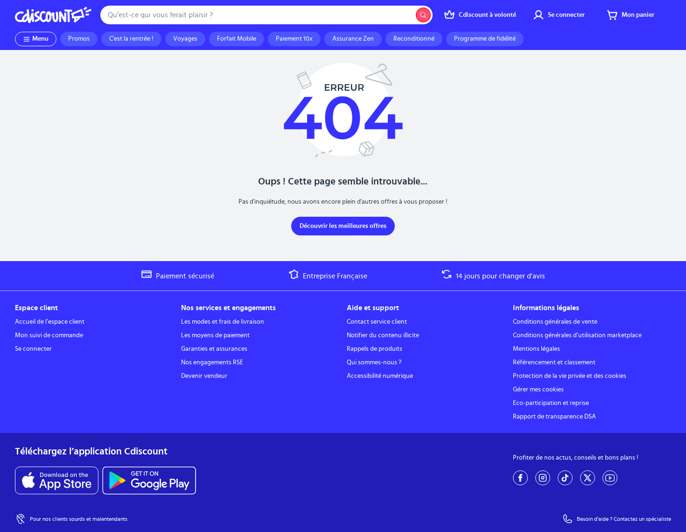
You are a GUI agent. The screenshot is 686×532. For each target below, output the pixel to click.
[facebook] (520, 477)
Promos (79, 38)
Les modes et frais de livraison (222, 322)
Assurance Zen (353, 38)
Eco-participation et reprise (551, 403)
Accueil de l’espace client (49, 322)
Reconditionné (413, 38)
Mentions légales (536, 349)
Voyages (185, 38)
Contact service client (377, 322)
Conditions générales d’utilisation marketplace (577, 335)
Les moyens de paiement (215, 335)
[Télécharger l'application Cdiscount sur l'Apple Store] (56, 481)
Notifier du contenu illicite (383, 335)
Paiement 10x (294, 38)
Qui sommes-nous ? (374, 362)
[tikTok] (565, 477)
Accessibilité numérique (380, 376)
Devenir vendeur (204, 376)
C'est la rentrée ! (131, 38)
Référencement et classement (554, 362)
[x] (587, 477)
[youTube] (609, 477)
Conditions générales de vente (555, 322)
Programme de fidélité (485, 38)
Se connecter (33, 349)
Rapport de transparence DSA (554, 416)
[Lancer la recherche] (423, 14)
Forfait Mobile (236, 38)
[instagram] (542, 477)
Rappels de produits (374, 349)
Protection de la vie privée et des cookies (569, 376)
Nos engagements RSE (212, 362)
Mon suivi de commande (49, 335)
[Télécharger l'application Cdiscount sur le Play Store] (149, 481)
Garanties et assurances (214, 349)
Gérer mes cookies (538, 389)
